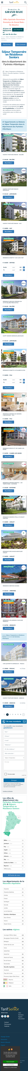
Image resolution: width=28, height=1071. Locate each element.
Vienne (13, 920)
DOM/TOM (7, 951)
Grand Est (13, 954)
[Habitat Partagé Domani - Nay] (14, 211)
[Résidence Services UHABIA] (14, 573)
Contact (6, 1022)
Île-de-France (13, 960)
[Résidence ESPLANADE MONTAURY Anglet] (14, 539)
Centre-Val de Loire (13, 944)
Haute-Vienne (13, 924)
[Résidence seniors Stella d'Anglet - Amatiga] (14, 505)
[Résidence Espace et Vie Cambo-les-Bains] (14, 436)
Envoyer (14, 780)
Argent (3, 1045)
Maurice (16, 979)
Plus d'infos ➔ (8, 163)
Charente (13, 889)
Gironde (13, 905)
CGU (19, 1013)
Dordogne (13, 901)
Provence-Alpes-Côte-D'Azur (13, 976)
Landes (13, 908)
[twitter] (5, 1016)
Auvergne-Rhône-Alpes (13, 935)
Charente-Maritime (13, 892)
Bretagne (13, 941)
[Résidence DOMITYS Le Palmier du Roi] (14, 358)
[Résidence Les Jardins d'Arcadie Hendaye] (14, 608)
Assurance (4, 1039)
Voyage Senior (5, 1036)
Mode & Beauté (5, 1042)
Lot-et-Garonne (13, 911)
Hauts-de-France (13, 957)
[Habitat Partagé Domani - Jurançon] (14, 177)
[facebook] (2, 1016)
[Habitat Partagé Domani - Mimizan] (14, 686)
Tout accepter (10, 1061)
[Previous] (4, 714)
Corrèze (13, 895)
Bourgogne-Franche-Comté (13, 938)
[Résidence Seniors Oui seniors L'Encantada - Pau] (14, 401)
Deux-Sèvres (13, 917)
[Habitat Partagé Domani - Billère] (14, 142)
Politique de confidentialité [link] (10, 1067)
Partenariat (7, 1024)
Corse (13, 948)
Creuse (5, 898)
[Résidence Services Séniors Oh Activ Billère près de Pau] (14, 289)
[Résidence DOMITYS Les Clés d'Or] (14, 245)
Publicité (6, 1026)
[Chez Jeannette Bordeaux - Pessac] (14, 651)
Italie (16, 986)
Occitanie (13, 970)
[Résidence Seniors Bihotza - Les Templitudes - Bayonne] (14, 470)
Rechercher (7, 44)
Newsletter (21, 1019)
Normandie (13, 963)
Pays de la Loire (13, 973)
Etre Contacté (21, 44)
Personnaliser (10, 1064)
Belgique (16, 983)
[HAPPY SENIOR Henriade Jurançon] (14, 323)
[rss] (8, 1016)
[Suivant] (23, 714)
